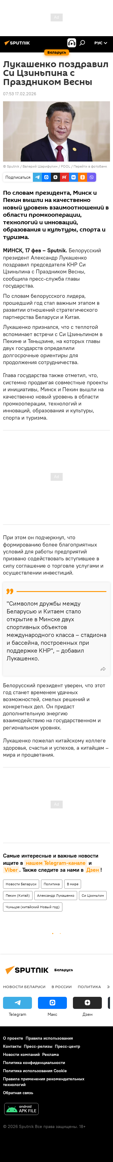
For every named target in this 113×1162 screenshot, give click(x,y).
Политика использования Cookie (35, 1070)
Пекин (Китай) (18, 895)
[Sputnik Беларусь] (18, 45)
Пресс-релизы (38, 1046)
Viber (11, 869)
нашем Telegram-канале (56, 862)
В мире (72, 884)
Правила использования (49, 1038)
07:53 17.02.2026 (19, 93)
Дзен (92, 869)
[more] (103, 669)
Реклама (50, 1054)
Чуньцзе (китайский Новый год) (33, 907)
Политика (52, 884)
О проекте (13, 1038)
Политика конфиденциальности (34, 1062)
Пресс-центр (67, 1046)
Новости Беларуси (21, 884)
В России (62, 986)
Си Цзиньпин (93, 895)
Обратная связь (18, 1092)
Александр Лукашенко (55, 895)
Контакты (12, 1046)
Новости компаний (21, 1054)
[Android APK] (21, 1109)
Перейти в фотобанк (90, 166)
